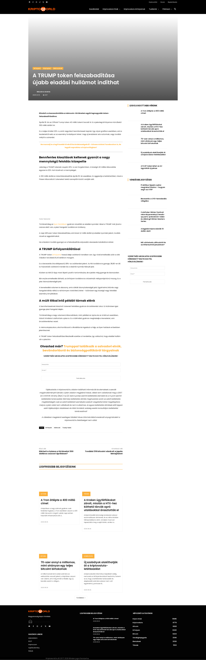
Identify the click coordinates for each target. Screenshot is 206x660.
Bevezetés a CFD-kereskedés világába (154, 199)
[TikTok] (40, 2)
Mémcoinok (57, 68)
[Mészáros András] (34, 91)
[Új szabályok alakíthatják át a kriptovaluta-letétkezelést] (102, 546)
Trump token (66, 428)
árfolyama (56, 254)
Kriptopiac (47, 68)
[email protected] (42, 622)
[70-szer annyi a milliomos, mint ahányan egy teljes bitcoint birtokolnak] (59, 546)
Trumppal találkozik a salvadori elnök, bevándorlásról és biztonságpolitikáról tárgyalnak (82, 348)
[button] (175, 9)
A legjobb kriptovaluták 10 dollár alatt (152, 230)
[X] (43, 2)
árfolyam (48, 428)
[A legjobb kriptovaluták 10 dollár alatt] (134, 232)
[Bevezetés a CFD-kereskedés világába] (134, 202)
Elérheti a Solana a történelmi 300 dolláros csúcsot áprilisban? (56, 452)
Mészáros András (43, 92)
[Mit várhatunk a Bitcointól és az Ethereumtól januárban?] (134, 245)
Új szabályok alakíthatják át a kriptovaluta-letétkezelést (101, 565)
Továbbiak (80, 598)
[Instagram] (36, 2)
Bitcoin (43, 556)
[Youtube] (46, 2)
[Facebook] (33, 2)
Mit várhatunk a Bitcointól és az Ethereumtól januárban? (153, 243)
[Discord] (29, 2)
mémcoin (57, 428)
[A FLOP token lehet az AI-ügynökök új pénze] (134, 169)
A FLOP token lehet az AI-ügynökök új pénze (152, 167)
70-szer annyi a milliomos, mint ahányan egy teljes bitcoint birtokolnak (58, 565)
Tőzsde (86, 494)
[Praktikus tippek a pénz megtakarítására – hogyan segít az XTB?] (134, 188)
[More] (63, 106)
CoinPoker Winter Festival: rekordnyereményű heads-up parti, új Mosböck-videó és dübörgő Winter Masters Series (153, 216)
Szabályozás (88, 556)
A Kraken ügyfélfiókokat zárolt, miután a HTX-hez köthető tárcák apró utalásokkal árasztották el (101, 505)
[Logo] (51, 9)
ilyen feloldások (60, 224)
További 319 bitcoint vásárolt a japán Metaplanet (104, 452)
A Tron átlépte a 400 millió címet (58, 501)
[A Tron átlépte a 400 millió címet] (59, 484)
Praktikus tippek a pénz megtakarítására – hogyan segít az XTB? (153, 187)
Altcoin (43, 494)
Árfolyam (37, 68)
